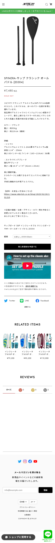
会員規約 (27, 515)
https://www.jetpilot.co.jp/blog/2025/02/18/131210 (27, 195)
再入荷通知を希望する (27, 246)
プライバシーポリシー (28, 507)
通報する (27, 307)
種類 (6, 237)
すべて (9, 389)
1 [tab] (27, 71)
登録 (45, 490)
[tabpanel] (27, 41)
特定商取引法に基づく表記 (27, 511)
